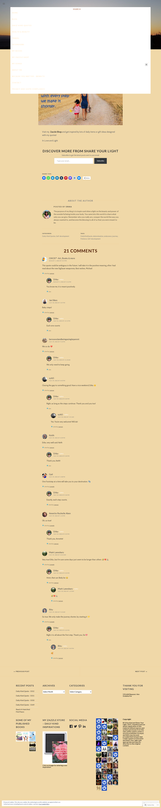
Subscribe (100, 161)
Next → (141, 671)
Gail (51, 474)
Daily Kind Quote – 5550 (25, 700)
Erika (69, 207)
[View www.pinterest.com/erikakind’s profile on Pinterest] (80, 726)
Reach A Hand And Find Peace (23, 710)
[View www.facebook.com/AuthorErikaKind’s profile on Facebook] (71, 726)
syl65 (51, 378)
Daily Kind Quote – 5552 (25, 691)
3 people (51, 622)
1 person (51, 273)
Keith (51, 435)
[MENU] (4, 3)
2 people (51, 486)
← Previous (21, 671)
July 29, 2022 (65, 62)
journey (115, 236)
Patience (83, 239)
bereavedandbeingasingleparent (64, 339)
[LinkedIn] (84, 726)
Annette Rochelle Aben (60, 513)
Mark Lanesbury (56, 552)
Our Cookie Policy (44, 804)
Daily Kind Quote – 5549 (25, 705)
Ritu (51, 609)
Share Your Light (81, 19)
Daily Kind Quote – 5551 (25, 696)
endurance (108, 236)
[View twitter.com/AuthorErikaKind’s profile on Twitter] (75, 726)
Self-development (93, 62)
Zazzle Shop (56, 132)
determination (98, 236)
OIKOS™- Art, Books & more (62, 258)
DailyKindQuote (86, 236)
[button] (19, 736)
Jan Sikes (53, 300)
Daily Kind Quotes (78, 62)
